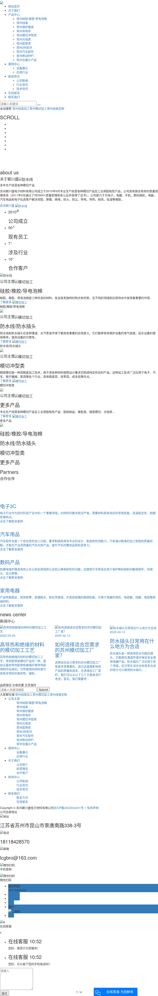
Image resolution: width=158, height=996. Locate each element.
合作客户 (22, 773)
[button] (79, 489)
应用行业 (22, 72)
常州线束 (22, 23)
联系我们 (14, 97)
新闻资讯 (14, 76)
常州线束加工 (21, 108)
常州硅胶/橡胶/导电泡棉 (31, 18)
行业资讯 (22, 84)
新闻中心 (14, 777)
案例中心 (14, 64)
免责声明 (93, 808)
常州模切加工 (38, 108)
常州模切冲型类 (26, 35)
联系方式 (22, 797)
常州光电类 (23, 39)
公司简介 (22, 764)
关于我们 (14, 10)
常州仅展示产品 (26, 60)
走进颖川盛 (7, 205)
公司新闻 (22, 80)
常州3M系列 (24, 47)
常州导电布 (23, 31)
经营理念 (22, 768)
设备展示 (22, 68)
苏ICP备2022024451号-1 (70, 808)
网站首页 (14, 6)
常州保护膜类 (25, 27)
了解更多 (6, 302)
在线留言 (14, 93)
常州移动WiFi (25, 56)
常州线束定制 (55, 108)
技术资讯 (22, 89)
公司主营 (14, 698)
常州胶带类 (23, 43)
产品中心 (14, 14)
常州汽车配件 (25, 51)
